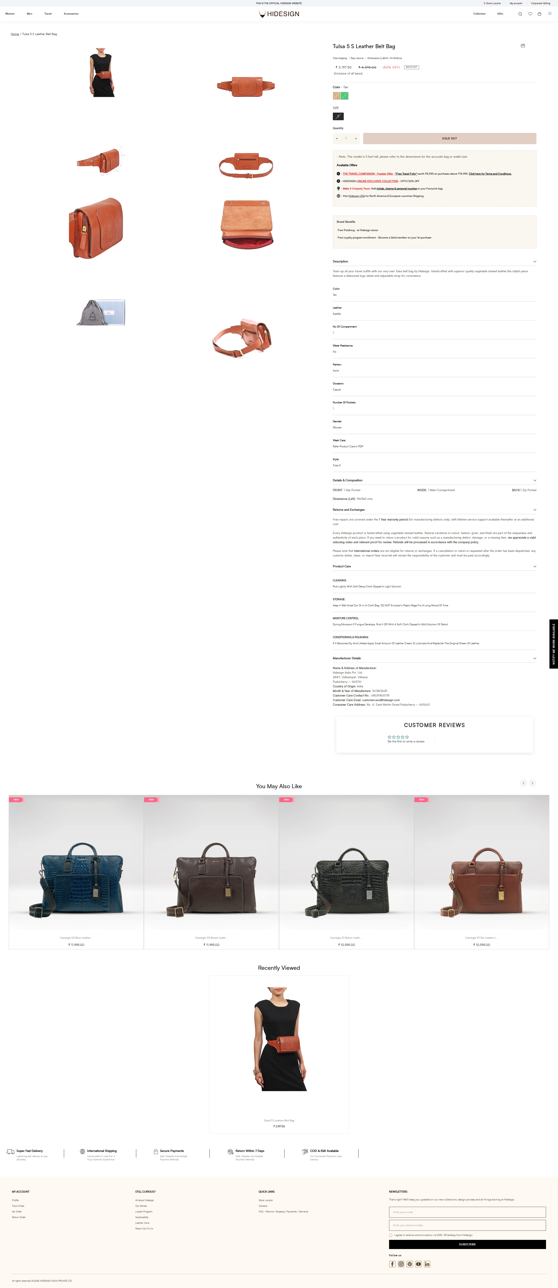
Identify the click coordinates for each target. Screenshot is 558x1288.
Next (533, 783)
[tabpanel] (76, 872)
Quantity (338, 128)
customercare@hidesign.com (381, 700)
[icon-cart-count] (539, 14)
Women (10, 13)
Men (29, 13)
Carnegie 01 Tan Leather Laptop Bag (486, 937)
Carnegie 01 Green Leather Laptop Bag (353, 937)
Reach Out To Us (144, 1228)
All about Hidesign (144, 1200)
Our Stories (141, 1206)
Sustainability (141, 1217)
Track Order (18, 1206)
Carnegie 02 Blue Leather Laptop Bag (82, 937)
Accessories (71, 13)
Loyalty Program (143, 1211)
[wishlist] (530, 14)
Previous (524, 783)
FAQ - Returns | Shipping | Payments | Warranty (283, 1211)
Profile (15, 1200)
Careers (263, 1206)
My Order (17, 1211)
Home (15, 34)
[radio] (337, 96)
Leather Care (142, 1223)
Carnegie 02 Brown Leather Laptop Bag (218, 937)
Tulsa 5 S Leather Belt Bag (39, 34)
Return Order (19, 1217)
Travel (48, 13)
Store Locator (266, 1200)
